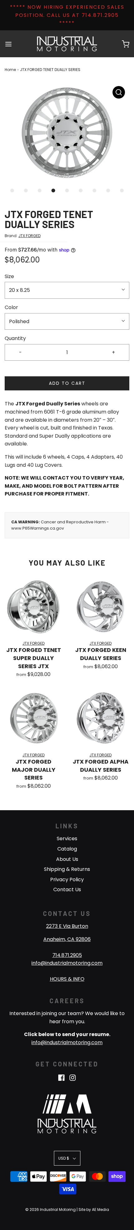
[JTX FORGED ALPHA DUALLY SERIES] (100, 718)
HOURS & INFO (67, 979)
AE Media (100, 1209)
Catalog (67, 848)
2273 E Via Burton (67, 926)
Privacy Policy (67, 879)
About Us (67, 859)
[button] (67, 133)
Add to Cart (67, 383)
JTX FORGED (29, 235)
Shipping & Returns (67, 869)
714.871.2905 (67, 955)
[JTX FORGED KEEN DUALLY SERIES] (100, 607)
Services (67, 838)
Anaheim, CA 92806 (67, 939)
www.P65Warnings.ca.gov (37, 528)
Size (9, 276)
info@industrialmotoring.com (67, 963)
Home (10, 69)
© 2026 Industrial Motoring (50, 1209)
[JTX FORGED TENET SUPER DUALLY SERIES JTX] (33, 607)
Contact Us (67, 889)
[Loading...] (67, 133)
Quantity (15, 338)
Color (11, 307)
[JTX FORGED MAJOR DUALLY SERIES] (33, 718)
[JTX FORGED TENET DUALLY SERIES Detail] (118, 92)
